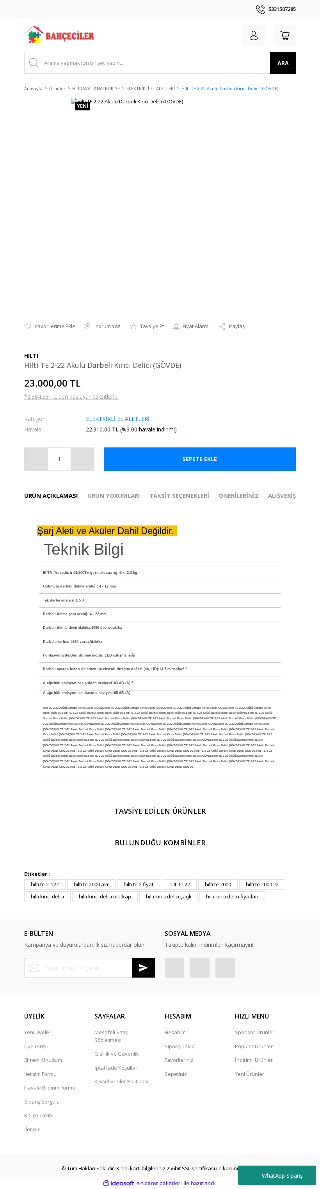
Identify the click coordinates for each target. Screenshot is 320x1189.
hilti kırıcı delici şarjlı (168, 896)
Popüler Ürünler (254, 1046)
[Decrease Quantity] (36, 459)
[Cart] (285, 35)
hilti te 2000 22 (262, 884)
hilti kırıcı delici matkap (105, 896)
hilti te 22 (179, 884)
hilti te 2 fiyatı (139, 884)
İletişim (32, 1129)
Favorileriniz (179, 1059)
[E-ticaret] (159, 1183)
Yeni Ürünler (249, 1073)
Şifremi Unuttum (43, 1059)
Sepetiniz (176, 1073)
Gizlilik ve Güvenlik (116, 1053)
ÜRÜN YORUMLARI (113, 495)
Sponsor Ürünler (254, 1032)
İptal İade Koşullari (116, 1067)
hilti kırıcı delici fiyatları (232, 896)
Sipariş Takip (180, 1046)
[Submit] (143, 968)
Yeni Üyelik (37, 1032)
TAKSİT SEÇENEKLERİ (179, 495)
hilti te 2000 (218, 884)
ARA (283, 63)
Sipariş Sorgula (42, 1101)
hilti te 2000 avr (91, 884)
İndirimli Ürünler (254, 1059)
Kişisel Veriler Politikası (121, 1081)
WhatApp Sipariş (282, 1175)
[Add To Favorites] (49, 326)
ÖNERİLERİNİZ (239, 495)
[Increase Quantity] (82, 459)
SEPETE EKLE (200, 459)
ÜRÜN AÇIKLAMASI (51, 495)
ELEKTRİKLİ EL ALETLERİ (117, 418)
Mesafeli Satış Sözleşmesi (111, 1036)
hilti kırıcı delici (47, 896)
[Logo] (59, 35)
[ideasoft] (118, 1183)
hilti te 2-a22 (45, 884)
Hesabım (175, 1032)
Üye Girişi (35, 1046)
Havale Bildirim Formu (49, 1087)
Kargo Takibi (38, 1115)
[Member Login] (254, 35)
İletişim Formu (40, 1073)
